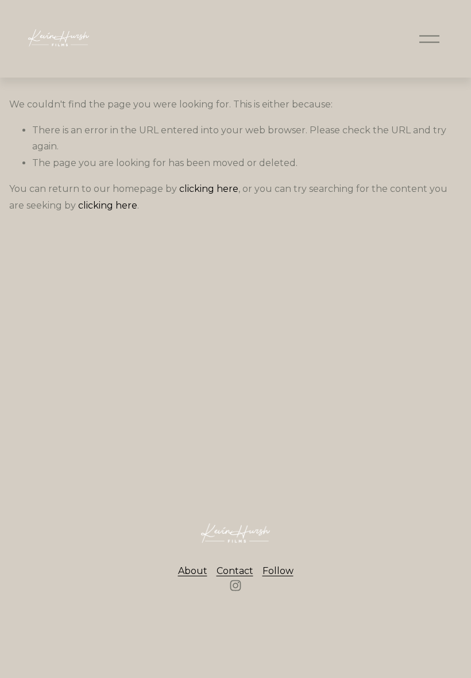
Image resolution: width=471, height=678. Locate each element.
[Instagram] (235, 585)
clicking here (208, 188)
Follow (278, 570)
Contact (235, 570)
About (192, 570)
